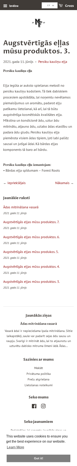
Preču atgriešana (38, 379)
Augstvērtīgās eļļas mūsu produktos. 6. (31, 237)
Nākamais (62, 183)
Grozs (69, 6)
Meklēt (38, 368)
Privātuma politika (39, 374)
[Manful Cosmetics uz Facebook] (34, 407)
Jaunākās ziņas (39, 315)
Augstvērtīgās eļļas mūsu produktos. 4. (31, 266)
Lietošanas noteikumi (39, 385)
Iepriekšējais (16, 183)
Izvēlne (13, 6)
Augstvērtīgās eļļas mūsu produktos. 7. (31, 222)
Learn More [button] (15, 447)
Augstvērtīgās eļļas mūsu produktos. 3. (31, 281)
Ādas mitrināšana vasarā (20, 207)
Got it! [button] (38, 458)
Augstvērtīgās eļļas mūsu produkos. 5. (31, 252)
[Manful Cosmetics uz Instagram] (43, 407)
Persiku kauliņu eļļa (52, 61)
